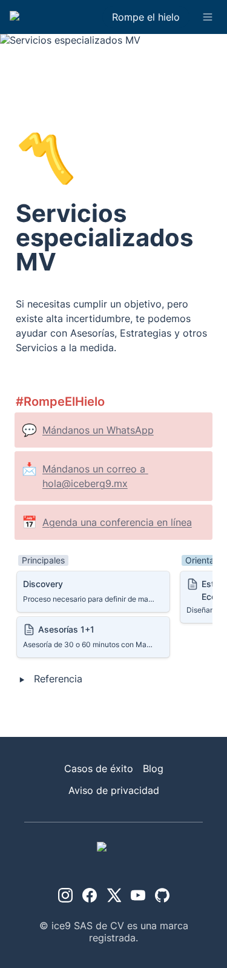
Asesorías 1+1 (48, 623)
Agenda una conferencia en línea (117, 522)
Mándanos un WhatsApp (98, 430)
